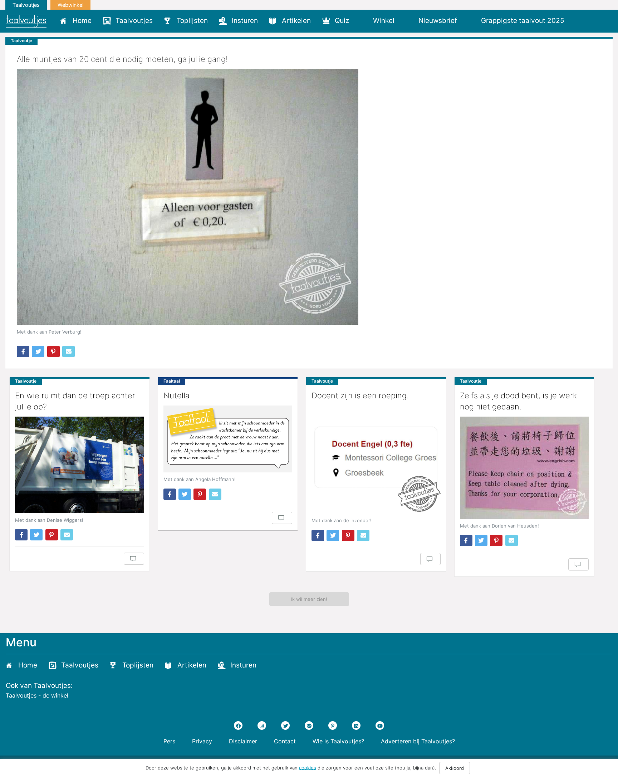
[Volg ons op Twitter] (285, 725)
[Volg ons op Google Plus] (309, 725)
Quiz (342, 20)
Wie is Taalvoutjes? (338, 741)
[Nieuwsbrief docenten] (582, 20)
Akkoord (454, 768)
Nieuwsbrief (437, 20)
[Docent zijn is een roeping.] (376, 460)
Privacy (202, 741)
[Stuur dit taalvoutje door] (68, 351)
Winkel (383, 20)
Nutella (176, 395)
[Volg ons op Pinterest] (332, 725)
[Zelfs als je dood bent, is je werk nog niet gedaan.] (524, 468)
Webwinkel (70, 5)
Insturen (245, 20)
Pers (169, 741)
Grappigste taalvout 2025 (522, 20)
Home (82, 20)
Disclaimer (243, 741)
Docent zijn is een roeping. (360, 395)
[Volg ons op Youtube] (380, 725)
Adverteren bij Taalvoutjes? (418, 741)
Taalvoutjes (26, 5)
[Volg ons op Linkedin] (356, 725)
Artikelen (296, 20)
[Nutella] (228, 439)
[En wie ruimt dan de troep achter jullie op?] (79, 465)
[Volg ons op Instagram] (262, 725)
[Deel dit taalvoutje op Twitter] (38, 351)
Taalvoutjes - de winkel (37, 695)
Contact (285, 741)
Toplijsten (192, 20)
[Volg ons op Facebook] (238, 725)
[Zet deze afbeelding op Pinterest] (53, 351)
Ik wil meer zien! (309, 599)
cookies (307, 767)
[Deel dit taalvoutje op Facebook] (23, 351)
